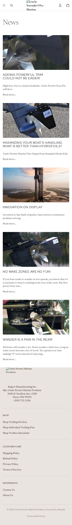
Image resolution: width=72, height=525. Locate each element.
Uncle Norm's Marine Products (30, 510)
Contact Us (9, 490)
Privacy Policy (10, 464)
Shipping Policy (11, 453)
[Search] (11, 5)
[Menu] (4, 5)
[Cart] (68, 5)
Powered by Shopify (55, 510)
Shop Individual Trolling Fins (19, 427)
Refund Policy (10, 459)
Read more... (9, 95)
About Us (8, 495)
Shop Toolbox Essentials (16, 433)
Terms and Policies (36, 516)
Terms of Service (12, 470)
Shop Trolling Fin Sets (15, 422)
